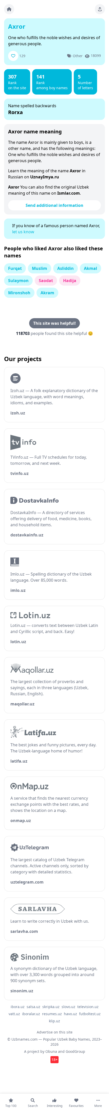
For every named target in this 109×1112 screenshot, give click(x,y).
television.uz (88, 1006)
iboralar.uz (31, 1013)
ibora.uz (18, 1006)
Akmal (90, 268)
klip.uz (54, 1020)
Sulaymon (18, 280)
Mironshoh (19, 293)
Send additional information (54, 205)
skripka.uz (51, 1006)
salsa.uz (33, 1006)
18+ (54, 1059)
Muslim (39, 268)
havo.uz (70, 1013)
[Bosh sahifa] (9, 9)
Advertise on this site (54, 1032)
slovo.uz (68, 1006)
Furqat (15, 268)
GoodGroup (75, 1051)
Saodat (46, 280)
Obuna (51, 1051)
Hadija (69, 280)
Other (78, 55)
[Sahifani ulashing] (100, 9)
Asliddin (65, 268)
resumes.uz (52, 1013)
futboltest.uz (90, 1013)
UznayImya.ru (44, 177)
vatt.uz (14, 1013)
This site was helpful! (54, 323)
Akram (47, 293)
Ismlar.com (68, 193)
